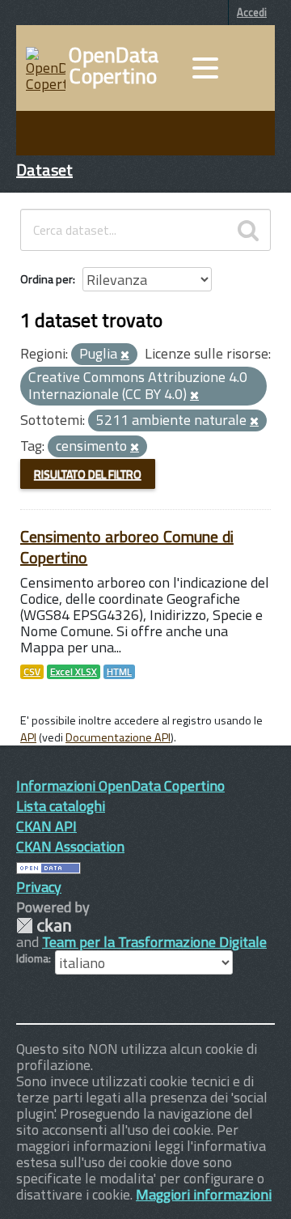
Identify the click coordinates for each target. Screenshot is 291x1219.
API (28, 737)
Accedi (252, 12)
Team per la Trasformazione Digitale (154, 942)
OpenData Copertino (113, 66)
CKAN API (46, 826)
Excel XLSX (73, 672)
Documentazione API (118, 737)
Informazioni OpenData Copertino (120, 785)
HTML (119, 672)
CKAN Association (70, 846)
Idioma (32, 958)
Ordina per (46, 278)
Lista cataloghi (60, 806)
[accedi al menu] (205, 68)
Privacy (38, 887)
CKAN (43, 925)
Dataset (44, 169)
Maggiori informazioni (204, 1194)
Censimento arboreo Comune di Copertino (127, 547)
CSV (31, 672)
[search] (248, 230)
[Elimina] (124, 355)
